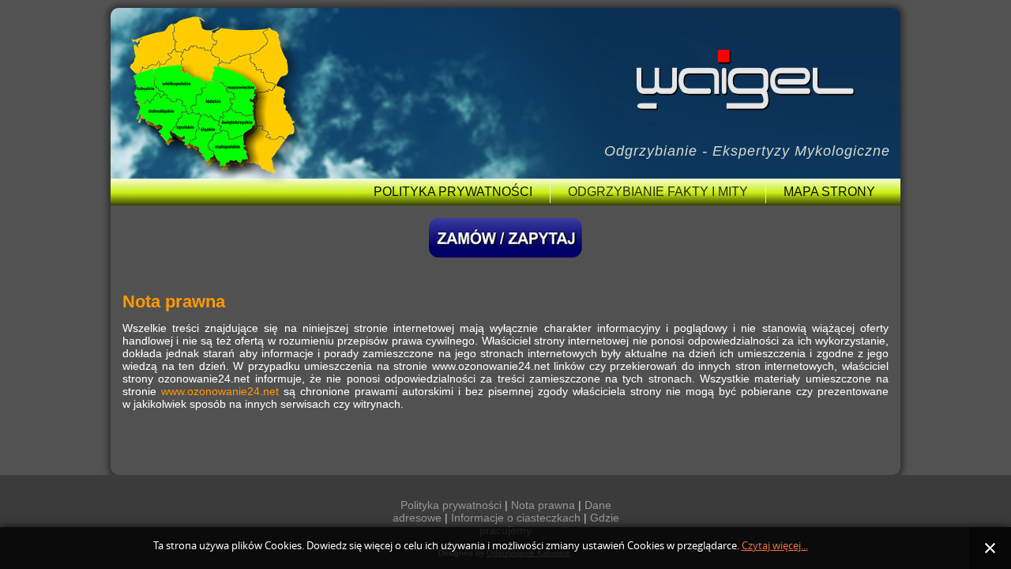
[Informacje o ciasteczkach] (588, 517)
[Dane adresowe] (449, 517)
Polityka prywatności (451, 505)
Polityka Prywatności (453, 191)
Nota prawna (543, 505)
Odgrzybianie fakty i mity (658, 191)
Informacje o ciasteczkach (516, 517)
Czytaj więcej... (775, 546)
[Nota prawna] (582, 505)
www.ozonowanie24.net (220, 391)
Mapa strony (829, 191)
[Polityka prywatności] (509, 505)
